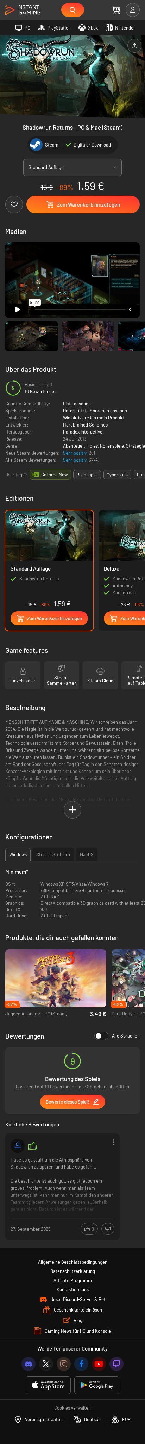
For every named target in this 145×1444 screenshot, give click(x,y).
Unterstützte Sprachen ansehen (95, 411)
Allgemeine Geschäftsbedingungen (72, 1262)
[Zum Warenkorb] (116, 10)
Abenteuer (73, 446)
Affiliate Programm (72, 1280)
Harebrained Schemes (85, 425)
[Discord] (28, 1364)
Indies (92, 446)
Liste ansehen (77, 403)
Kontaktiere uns (73, 1289)
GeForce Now (54, 474)
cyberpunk (117, 474)
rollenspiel (87, 474)
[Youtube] (99, 1364)
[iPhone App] (48, 1385)
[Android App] (96, 1385)
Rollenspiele (112, 446)
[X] (46, 1364)
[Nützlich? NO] (107, 1229)
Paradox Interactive (82, 432)
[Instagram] (64, 1364)
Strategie (135, 446)
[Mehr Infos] (62, 1186)
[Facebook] (81, 1364)
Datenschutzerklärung (72, 1271)
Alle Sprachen (126, 1036)
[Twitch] (116, 1364)
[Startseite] (22, 10)
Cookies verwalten (72, 1408)
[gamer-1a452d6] (18, 1146)
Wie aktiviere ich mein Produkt (93, 418)
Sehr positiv (75, 453)
